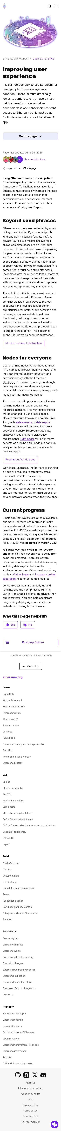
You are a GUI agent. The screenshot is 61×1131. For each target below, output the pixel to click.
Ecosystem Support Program (19, 988)
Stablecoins (9, 806)
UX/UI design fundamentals (17, 906)
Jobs (30, 1099)
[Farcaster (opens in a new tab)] (26, 1075)
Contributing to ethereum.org (18, 957)
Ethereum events (12, 950)
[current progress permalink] (1, 510)
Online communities (13, 944)
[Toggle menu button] (56, 6)
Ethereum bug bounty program (19, 969)
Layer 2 (7, 844)
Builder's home (11, 863)
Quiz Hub (8, 750)
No (30, 624)
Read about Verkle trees (20, 459)
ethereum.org (13, 677)
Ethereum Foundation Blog (18, 982)
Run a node (9, 737)
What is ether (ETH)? (14, 706)
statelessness (24, 422)
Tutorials (7, 869)
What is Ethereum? (12, 700)
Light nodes (27, 438)
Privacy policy (30, 1105)
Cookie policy (30, 1116)
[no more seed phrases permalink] (1, 220)
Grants (6, 894)
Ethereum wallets (12, 713)
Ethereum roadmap (15, 58)
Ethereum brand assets (30, 1088)
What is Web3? (11, 719)
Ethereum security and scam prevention (24, 744)
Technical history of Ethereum (18, 1032)
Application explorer (13, 800)
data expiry (43, 422)
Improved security (12, 1026)
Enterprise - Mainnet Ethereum (20, 913)
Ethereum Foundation (14, 975)
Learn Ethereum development (18, 888)
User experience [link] (43, 58)
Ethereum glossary (12, 762)
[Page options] (19, 168)
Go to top (33, 666)
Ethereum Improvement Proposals (21, 1044)
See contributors (34, 159)
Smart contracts (11, 725)
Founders (8, 919)
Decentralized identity (14, 831)
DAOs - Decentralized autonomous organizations (29, 825)
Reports (7, 1057)
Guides (6, 781)
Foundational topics (13, 900)
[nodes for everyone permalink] (1, 358)
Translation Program (13, 963)
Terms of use (30, 1110)
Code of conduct (30, 1093)
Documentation (11, 875)
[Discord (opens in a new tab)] (43, 1075)
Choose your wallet (13, 788)
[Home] (4, 6)
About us (30, 1082)
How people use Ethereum (17, 756)
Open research (11, 1038)
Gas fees (7, 731)
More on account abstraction (23, 343)
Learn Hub (8, 694)
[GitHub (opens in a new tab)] (18, 1075)
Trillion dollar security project (18, 1063)
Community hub (11, 938)
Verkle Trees (21, 574)
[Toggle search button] (49, 6)
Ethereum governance (15, 1051)
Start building (10, 882)
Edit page (30, 168)
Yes (13, 624)
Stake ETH (8, 838)
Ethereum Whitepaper (14, 1013)
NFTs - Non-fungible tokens (18, 813)
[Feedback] (54, 1124)
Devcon (8, 994)
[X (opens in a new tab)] (35, 1075)
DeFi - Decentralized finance (18, 819)
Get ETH (7, 794)
